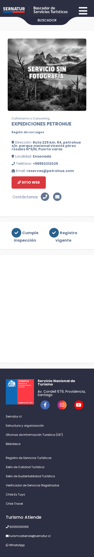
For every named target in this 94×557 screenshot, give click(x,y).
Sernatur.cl (14, 416)
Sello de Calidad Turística (25, 467)
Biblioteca (13, 444)
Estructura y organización (25, 426)
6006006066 (19, 527)
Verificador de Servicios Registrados (32, 485)
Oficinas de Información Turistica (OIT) (34, 435)
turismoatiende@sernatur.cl (30, 536)
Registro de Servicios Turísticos (29, 458)
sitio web (30, 182)
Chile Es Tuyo (15, 494)
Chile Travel (14, 504)
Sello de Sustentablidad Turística (30, 476)
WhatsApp (16, 545)
